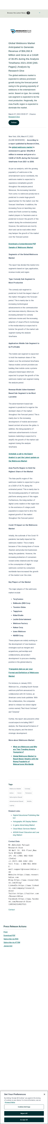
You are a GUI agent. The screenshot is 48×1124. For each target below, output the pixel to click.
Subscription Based (15, 797)
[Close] (44, 1094)
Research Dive (14, 117)
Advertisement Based (16, 801)
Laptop (11, 805)
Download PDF (9, 935)
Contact (11, 910)
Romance (28, 793)
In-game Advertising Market (24, 825)
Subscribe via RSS (11, 939)
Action (11, 793)
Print (6, 932)
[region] (24, 1107)
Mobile (29, 801)
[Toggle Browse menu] (39, 13)
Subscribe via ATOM (12, 942)
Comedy (27, 789)
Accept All (24, 1120)
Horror (19, 793)
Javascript (8, 946)
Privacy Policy (10, 1102)
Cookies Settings (24, 1107)
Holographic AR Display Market (25, 821)
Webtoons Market (15, 789)
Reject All (24, 1113)
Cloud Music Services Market (24, 829)
